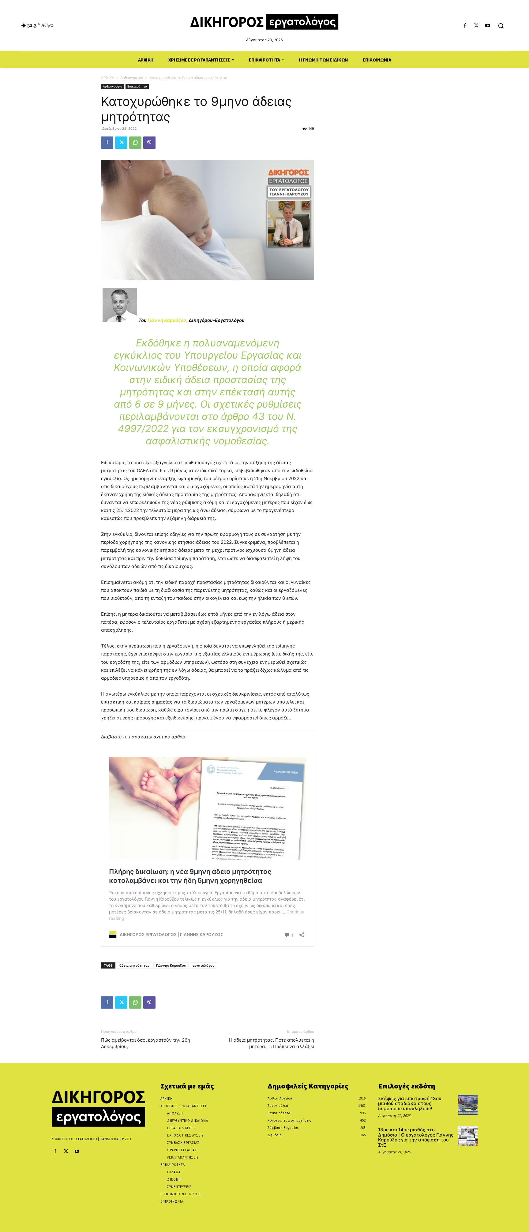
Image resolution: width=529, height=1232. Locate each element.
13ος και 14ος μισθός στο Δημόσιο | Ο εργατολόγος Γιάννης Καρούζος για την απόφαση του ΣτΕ (415, 1137)
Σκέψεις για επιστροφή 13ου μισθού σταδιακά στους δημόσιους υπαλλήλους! (409, 1103)
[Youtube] (488, 26)
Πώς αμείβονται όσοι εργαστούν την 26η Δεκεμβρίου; (145, 1043)
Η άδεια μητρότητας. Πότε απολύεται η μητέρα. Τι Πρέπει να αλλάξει (271, 1043)
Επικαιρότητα (137, 86)
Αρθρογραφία (132, 77)
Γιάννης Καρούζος (171, 965)
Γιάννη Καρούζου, (168, 320)
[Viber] (149, 142)
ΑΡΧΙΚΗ (107, 77)
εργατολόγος (203, 965)
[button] (500, 25)
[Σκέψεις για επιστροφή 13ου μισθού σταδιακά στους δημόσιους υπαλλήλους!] (468, 1105)
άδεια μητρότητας (134, 965)
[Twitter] (476, 26)
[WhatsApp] (135, 142)
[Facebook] (465, 26)
